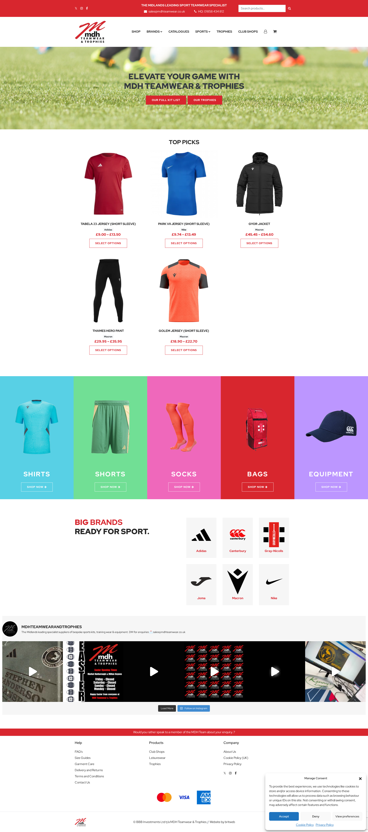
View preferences (347, 816)
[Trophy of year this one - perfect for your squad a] (275, 671)
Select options (108, 243)
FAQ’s (79, 752)
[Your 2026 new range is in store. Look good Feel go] (214, 671)
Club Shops (248, 32)
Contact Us (82, 782)
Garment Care (84, 764)
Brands (153, 32)
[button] (360, 778)
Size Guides (82, 758)
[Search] (289, 8)
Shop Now (35, 487)
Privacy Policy (325, 825)
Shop (136, 32)
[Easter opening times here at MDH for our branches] (93, 671)
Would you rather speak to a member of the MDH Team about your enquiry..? (184, 732)
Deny (315, 816)
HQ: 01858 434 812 (211, 11)
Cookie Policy (305, 825)
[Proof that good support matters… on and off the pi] (335, 671)
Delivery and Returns (89, 770)
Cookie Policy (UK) (235, 758)
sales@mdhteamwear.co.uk (167, 11)
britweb (230, 822)
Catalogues (178, 32)
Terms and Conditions (89, 776)
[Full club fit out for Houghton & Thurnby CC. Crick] (153, 671)
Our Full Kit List (166, 100)
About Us (229, 752)
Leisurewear (157, 758)
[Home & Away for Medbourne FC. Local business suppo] (32, 671)
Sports (201, 32)
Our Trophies (205, 100)
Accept (284, 816)
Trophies (224, 32)
